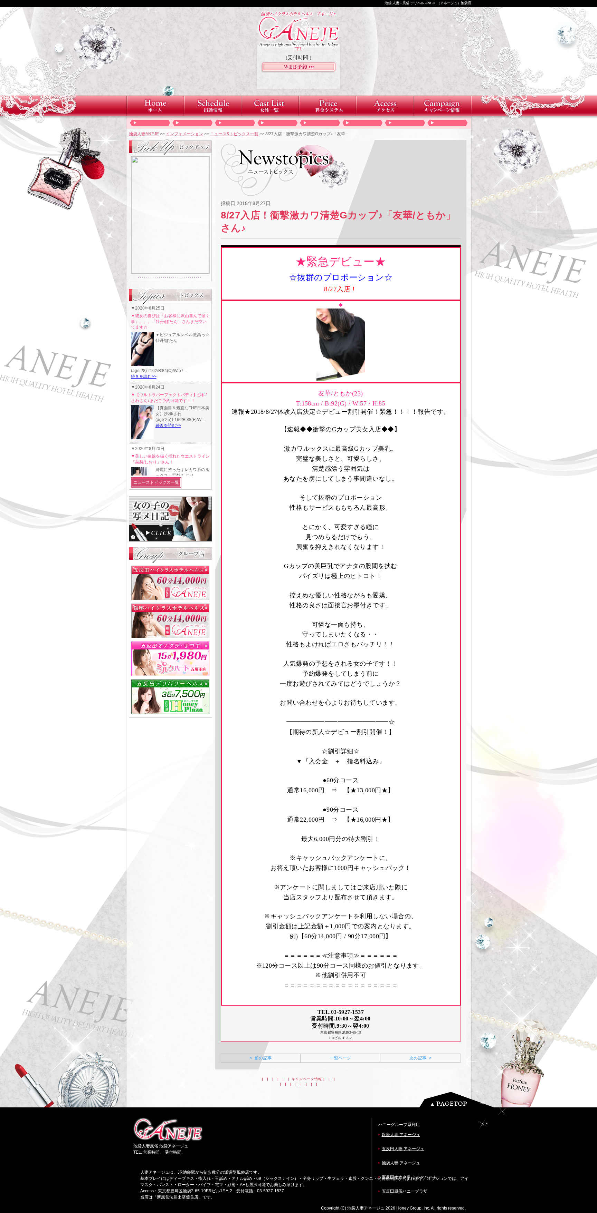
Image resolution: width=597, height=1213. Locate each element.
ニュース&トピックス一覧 (234, 133)
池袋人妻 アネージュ (401, 1163)
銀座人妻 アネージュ (401, 1134)
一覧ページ (340, 1058)
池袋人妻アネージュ (366, 1208)
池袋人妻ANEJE (144, 133)
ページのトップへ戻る (458, 1099)
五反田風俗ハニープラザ (404, 1191)
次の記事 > (420, 1058)
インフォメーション (184, 133)
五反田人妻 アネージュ (403, 1148)
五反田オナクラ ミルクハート (409, 1177)
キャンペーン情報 (307, 1079)
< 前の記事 (260, 1058)
